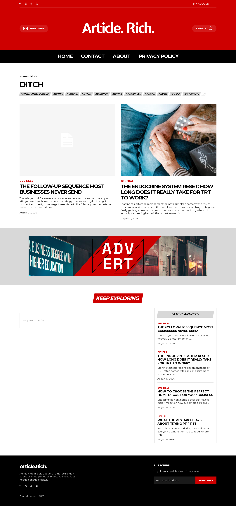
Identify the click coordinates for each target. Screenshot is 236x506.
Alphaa (117, 93)
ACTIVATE (72, 93)
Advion (86, 93)
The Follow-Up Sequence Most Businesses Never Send (62, 189)
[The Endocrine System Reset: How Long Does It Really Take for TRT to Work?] (168, 140)
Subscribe (206, 480)
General (127, 181)
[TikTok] (31, 4)
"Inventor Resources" (35, 93)
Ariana (175, 93)
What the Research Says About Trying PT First (179, 422)
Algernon (101, 93)
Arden (163, 93)
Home (23, 76)
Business (27, 180)
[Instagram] (26, 4)
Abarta (58, 93)
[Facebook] (20, 4)
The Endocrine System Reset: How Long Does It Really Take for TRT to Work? (167, 192)
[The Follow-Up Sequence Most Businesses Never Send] (67, 140)
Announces (133, 93)
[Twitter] (37, 4)
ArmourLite (191, 93)
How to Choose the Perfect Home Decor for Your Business (185, 393)
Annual (150, 93)
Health (162, 416)
